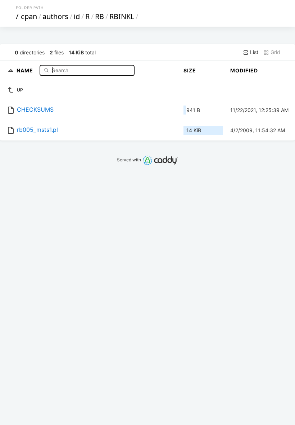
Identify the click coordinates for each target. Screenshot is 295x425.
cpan (29, 16)
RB (99, 16)
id (77, 16)
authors (55, 16)
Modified (244, 70)
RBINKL (121, 16)
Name (26, 70)
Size (189, 70)
